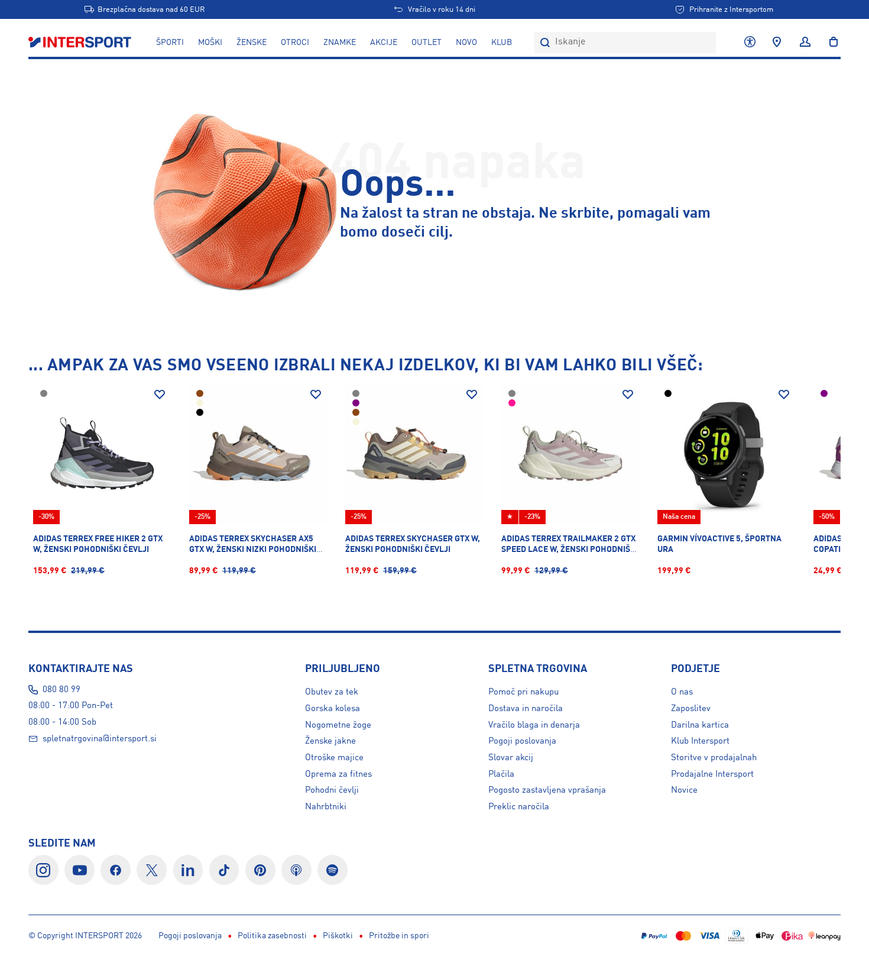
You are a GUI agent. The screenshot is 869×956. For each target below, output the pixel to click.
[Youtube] (79, 870)
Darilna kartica (700, 725)
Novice (684, 790)
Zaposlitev (691, 708)
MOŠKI (210, 42)
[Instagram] (43, 870)
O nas (682, 692)
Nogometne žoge (338, 725)
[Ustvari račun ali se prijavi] (805, 42)
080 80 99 (61, 690)
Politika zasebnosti (272, 936)
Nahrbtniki (325, 807)
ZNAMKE (339, 42)
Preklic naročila (518, 807)
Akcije (383, 42)
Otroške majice (334, 758)
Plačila (501, 774)
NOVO (466, 42)
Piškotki (338, 936)
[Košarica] (830, 42)
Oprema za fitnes (338, 774)
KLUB (501, 42)
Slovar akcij (510, 758)
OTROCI (295, 42)
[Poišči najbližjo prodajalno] (777, 42)
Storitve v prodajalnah (714, 758)
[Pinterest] (260, 870)
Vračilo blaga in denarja (534, 725)
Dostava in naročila (525, 708)
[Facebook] (115, 870)
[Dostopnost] (750, 42)
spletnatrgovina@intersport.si (100, 739)
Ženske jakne (330, 741)
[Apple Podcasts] (296, 870)
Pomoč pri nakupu (523, 692)
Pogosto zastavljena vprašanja (547, 790)
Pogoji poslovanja (522, 741)
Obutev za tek (331, 692)
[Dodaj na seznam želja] (160, 394)
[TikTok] (224, 870)
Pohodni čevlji (332, 790)
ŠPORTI (170, 42)
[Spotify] (332, 870)
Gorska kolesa (332, 708)
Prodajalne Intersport (712, 774)
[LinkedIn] (188, 870)
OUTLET (426, 42)
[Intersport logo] (81, 43)
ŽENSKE (251, 42)
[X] (152, 870)
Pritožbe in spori (399, 936)
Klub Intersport (700, 741)
